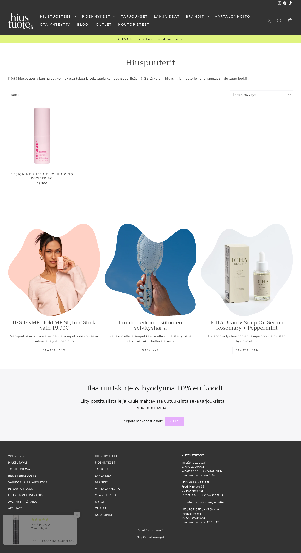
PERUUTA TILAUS (20, 488)
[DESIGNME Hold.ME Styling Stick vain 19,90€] (54, 270)
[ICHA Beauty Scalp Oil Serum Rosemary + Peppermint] (247, 270)
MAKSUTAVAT (18, 462)
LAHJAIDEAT (167, 16)
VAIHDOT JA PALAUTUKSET (28, 482)
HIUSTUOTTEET (56, 16)
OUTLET (104, 24)
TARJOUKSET (134, 16)
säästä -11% (246, 350)
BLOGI (83, 24)
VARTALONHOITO (232, 16)
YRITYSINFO (17, 456)
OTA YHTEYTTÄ (55, 24)
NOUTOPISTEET (133, 24)
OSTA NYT (150, 350)
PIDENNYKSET (97, 16)
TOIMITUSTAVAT (20, 469)
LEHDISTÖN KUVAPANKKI (26, 495)
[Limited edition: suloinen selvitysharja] (151, 270)
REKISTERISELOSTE (22, 475)
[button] (82, 515)
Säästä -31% (54, 350)
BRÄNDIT (196, 16)
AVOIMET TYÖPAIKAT (23, 501)
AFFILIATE (15, 508)
